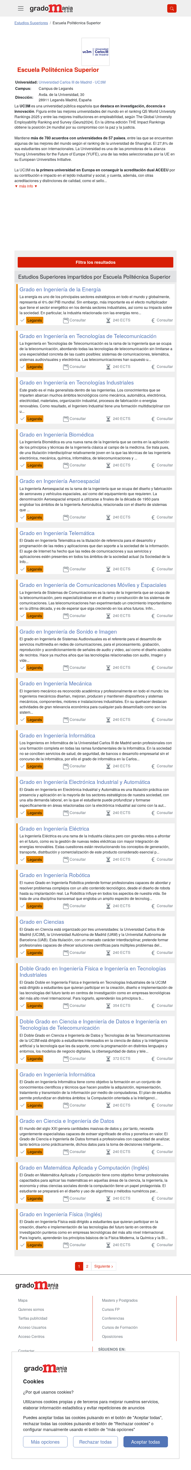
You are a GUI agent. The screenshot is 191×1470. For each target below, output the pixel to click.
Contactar (26, 1351)
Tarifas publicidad (32, 1318)
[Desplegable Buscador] (172, 8)
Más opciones (45, 1441)
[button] (95, 186)
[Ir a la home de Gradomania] (51, 8)
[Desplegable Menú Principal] (20, 8)
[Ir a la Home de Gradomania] (95, 1285)
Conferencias (113, 1318)
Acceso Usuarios (32, 1327)
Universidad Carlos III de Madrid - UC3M (72, 82)
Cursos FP (111, 1309)
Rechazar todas (95, 1441)
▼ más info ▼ (26, 186)
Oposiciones (112, 1336)
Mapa (22, 1300)
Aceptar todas (145, 1441)
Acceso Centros (31, 1336)
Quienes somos (31, 1309)
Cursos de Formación (120, 1327)
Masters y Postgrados (120, 1300)
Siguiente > (103, 1266)
